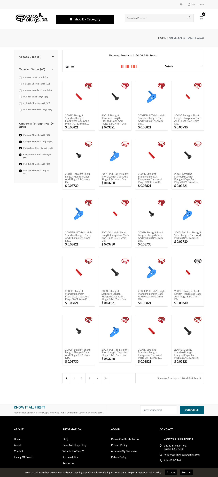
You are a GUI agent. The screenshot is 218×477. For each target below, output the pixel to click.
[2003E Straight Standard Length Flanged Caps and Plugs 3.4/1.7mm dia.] (115, 272)
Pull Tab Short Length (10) (36, 103)
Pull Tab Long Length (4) (35, 96)
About (17, 445)
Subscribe (192, 409)
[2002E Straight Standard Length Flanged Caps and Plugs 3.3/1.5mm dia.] (187, 154)
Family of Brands (24, 457)
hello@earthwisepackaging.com (182, 454)
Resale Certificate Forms (125, 439)
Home (162, 37)
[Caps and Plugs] (31, 17)
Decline (186, 472)
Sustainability (70, 457)
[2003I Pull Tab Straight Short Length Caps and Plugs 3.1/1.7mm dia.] (115, 330)
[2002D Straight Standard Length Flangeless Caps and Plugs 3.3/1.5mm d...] (151, 154)
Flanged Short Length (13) (36, 83)
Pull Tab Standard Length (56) (36, 172)
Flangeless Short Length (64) (38, 148)
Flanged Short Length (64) (36, 135)
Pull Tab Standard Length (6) (37, 109)
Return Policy (119, 457)
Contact (18, 451)
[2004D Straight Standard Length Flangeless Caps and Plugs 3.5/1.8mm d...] (151, 330)
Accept (171, 472)
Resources (68, 463)
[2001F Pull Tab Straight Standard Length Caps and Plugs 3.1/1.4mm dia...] (151, 96)
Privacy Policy (119, 445)
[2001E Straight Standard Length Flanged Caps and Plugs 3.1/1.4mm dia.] (115, 96)
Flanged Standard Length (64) (38, 141)
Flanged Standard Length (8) (37, 90)
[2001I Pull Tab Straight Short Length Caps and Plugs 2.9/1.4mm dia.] (115, 154)
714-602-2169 (172, 460)
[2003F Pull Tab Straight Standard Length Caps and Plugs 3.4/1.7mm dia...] (151, 272)
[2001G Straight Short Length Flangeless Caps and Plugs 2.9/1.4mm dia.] (187, 96)
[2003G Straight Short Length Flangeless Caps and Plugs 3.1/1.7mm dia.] (187, 272)
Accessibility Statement (124, 451)
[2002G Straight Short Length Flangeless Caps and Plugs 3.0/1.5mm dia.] (115, 213)
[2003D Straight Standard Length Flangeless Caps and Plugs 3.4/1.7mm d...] (78, 272)
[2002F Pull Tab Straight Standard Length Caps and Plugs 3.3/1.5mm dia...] (78, 213)
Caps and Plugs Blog (74, 445)
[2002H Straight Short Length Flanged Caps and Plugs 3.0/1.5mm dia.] (151, 213)
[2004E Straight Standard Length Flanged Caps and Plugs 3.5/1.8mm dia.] (187, 330)
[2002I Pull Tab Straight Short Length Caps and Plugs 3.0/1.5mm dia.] (187, 213)
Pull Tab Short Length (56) (36, 164)
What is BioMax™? (73, 451)
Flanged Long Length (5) (35, 77)
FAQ (65, 439)
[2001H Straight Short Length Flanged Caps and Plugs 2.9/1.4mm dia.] (78, 154)
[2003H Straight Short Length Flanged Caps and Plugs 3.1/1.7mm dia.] (78, 330)
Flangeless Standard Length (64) (37, 156)
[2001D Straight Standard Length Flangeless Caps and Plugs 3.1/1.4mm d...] (78, 96)
